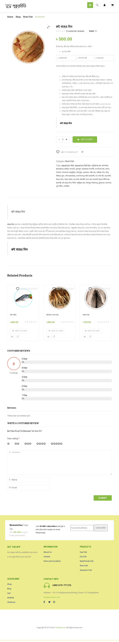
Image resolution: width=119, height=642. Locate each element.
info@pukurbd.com (52, 597)
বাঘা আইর (13, 315)
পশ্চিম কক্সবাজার (70, 176)
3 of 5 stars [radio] (29, 444)
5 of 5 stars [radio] (58, 444)
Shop (18, 17)
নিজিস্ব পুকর (60, 176)
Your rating (13, 438)
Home (10, 17)
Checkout (11, 602)
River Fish (28, 17)
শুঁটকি (74, 183)
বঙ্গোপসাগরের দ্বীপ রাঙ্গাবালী (85, 176)
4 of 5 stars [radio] (42, 444)
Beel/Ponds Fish (86, 561)
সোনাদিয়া (66, 186)
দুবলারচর (86, 172)
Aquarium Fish (86, 570)
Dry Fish (83, 556)
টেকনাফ (58, 172)
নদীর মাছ (93, 172)
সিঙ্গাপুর (88, 183)
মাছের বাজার (68, 179)
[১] (47, 231)
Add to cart (87, 139)
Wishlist (10, 598)
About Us (48, 552)
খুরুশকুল (78, 169)
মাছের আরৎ (60, 179)
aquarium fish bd (82, 165)
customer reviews (75, 31)
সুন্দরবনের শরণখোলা (105, 183)
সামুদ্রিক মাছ (81, 183)
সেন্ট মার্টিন (59, 186)
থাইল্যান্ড (79, 172)
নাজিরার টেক (101, 172)
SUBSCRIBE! (101, 528)
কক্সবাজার (105, 165)
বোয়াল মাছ (86, 315)
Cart (9, 593)
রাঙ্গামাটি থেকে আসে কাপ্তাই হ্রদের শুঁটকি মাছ (94, 179)
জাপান (107, 169)
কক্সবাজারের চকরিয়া (62, 169)
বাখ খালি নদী (99, 176)
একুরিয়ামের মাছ (96, 165)
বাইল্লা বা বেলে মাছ (52, 315)
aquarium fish (67, 165)
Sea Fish (83, 552)
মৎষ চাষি (76, 179)
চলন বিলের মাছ (99, 169)
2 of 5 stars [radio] (18, 444)
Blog (9, 589)
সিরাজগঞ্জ (95, 183)
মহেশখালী (107, 176)
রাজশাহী (58, 183)
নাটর (107, 172)
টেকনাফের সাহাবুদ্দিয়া (68, 172)
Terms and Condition (52, 561)
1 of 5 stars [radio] (9, 444)
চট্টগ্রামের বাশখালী (88, 169)
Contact (47, 556)
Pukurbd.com (60, 628)
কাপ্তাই (72, 169)
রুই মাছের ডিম (66, 183)
